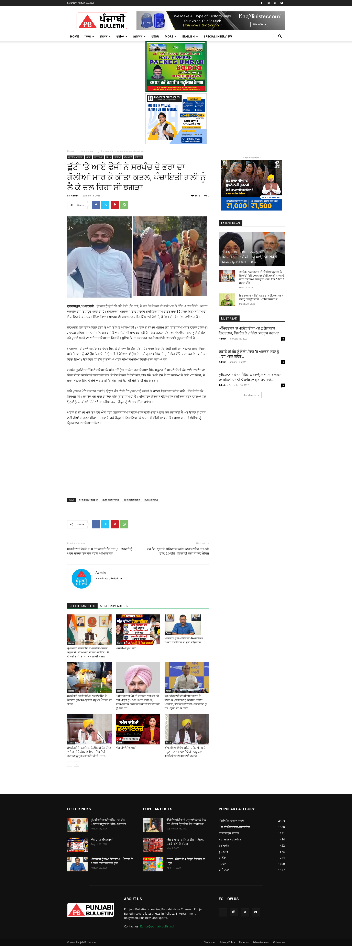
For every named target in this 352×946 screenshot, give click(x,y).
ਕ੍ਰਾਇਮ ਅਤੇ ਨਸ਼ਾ (86, 151)
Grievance (279, 942)
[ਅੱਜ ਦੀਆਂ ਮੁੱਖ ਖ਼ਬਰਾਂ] (138, 629)
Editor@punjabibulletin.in (158, 926)
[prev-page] (69, 764)
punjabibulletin (132, 499)
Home (74, 36)
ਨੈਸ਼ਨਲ (103, 36)
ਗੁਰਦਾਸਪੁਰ (98, 157)
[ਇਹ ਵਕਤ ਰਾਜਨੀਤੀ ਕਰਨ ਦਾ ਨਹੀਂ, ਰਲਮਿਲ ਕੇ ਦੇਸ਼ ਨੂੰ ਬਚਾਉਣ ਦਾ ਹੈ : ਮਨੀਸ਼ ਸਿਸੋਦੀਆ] (227, 299)
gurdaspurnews (110, 499)
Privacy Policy (227, 942)
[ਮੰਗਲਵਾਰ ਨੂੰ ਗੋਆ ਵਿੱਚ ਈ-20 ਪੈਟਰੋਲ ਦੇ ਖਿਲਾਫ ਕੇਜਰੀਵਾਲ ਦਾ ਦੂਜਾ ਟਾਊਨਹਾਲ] (187, 624)
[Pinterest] (115, 205)
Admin (74, 195)
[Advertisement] (98, 456)
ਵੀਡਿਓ (155, 36)
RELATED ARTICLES (82, 606)
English (188, 36)
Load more (250, 395)
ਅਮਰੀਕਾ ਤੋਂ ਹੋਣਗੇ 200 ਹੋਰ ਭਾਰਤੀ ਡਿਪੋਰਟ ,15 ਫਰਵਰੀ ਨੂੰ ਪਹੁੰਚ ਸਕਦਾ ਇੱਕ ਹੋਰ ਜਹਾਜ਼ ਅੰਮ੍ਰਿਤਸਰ (99, 551)
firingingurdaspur (88, 499)
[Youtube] (282, 3)
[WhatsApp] (124, 205)
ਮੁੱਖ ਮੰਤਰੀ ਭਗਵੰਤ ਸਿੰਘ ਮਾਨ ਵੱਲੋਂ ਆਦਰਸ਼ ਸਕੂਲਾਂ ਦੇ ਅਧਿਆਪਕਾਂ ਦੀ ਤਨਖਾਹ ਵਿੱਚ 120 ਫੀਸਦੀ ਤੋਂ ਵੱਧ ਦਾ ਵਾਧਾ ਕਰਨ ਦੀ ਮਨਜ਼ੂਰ (88, 652)
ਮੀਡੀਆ (117, 157)
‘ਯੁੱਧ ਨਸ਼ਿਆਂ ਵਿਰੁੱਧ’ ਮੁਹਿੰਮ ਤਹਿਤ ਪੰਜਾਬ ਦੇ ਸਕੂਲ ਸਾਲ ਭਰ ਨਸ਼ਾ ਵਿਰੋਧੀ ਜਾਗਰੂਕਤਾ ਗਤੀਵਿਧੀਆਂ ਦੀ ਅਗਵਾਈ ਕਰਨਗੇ (185, 751)
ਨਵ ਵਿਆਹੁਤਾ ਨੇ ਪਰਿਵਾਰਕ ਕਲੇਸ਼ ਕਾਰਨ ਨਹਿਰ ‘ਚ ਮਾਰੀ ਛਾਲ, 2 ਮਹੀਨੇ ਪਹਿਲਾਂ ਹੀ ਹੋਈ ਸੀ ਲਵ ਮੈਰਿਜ (178, 551)
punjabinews (151, 499)
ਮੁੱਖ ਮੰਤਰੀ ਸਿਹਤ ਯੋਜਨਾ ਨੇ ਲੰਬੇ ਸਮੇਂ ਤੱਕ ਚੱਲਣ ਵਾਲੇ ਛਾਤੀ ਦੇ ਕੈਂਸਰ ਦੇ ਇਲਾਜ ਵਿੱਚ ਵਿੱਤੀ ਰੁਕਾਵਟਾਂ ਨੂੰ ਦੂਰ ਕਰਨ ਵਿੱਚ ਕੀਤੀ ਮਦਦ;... (89, 751)
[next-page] (76, 764)
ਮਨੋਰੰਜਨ (137, 36)
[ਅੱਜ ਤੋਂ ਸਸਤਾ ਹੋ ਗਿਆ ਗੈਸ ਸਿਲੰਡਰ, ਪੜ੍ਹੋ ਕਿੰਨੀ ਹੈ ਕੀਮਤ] (153, 845)
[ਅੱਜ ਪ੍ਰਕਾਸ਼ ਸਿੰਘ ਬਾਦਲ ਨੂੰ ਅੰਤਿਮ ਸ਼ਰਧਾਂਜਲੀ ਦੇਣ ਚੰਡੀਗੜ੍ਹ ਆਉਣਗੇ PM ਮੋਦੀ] (252, 249)
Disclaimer (210, 942)
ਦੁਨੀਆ (120, 36)
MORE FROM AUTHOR (114, 606)
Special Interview (218, 36)
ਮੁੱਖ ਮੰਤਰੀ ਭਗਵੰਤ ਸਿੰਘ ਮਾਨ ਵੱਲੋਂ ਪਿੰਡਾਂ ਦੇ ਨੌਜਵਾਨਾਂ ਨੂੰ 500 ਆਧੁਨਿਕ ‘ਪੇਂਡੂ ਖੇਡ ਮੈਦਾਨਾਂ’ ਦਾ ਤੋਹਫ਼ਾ (89, 700)
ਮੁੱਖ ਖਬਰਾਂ (128, 157)
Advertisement (261, 942)
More (169, 36)
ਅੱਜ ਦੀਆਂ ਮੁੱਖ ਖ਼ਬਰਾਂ (126, 648)
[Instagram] (268, 3)
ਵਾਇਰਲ (138, 157)
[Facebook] (261, 3)
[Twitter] (275, 3)
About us (244, 942)
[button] (280, 37)
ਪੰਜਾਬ (88, 36)
